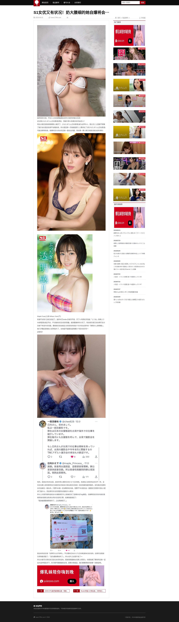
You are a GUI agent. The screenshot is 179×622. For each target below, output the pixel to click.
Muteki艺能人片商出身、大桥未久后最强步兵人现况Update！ (93, 591)
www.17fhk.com (56, 17)
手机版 (142, 18)
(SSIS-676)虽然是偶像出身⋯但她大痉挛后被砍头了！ (57, 591)
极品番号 (56, 2)
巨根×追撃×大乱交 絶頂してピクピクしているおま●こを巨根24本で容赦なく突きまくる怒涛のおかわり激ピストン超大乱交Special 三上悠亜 (129, 266)
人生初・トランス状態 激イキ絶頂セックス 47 (128, 284)
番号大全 (67, 2)
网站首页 (45, 2)
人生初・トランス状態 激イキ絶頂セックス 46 (128, 277)
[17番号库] (37, 3)
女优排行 (77, 2)
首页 (118, 18)
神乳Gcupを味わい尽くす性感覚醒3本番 (126, 292)
